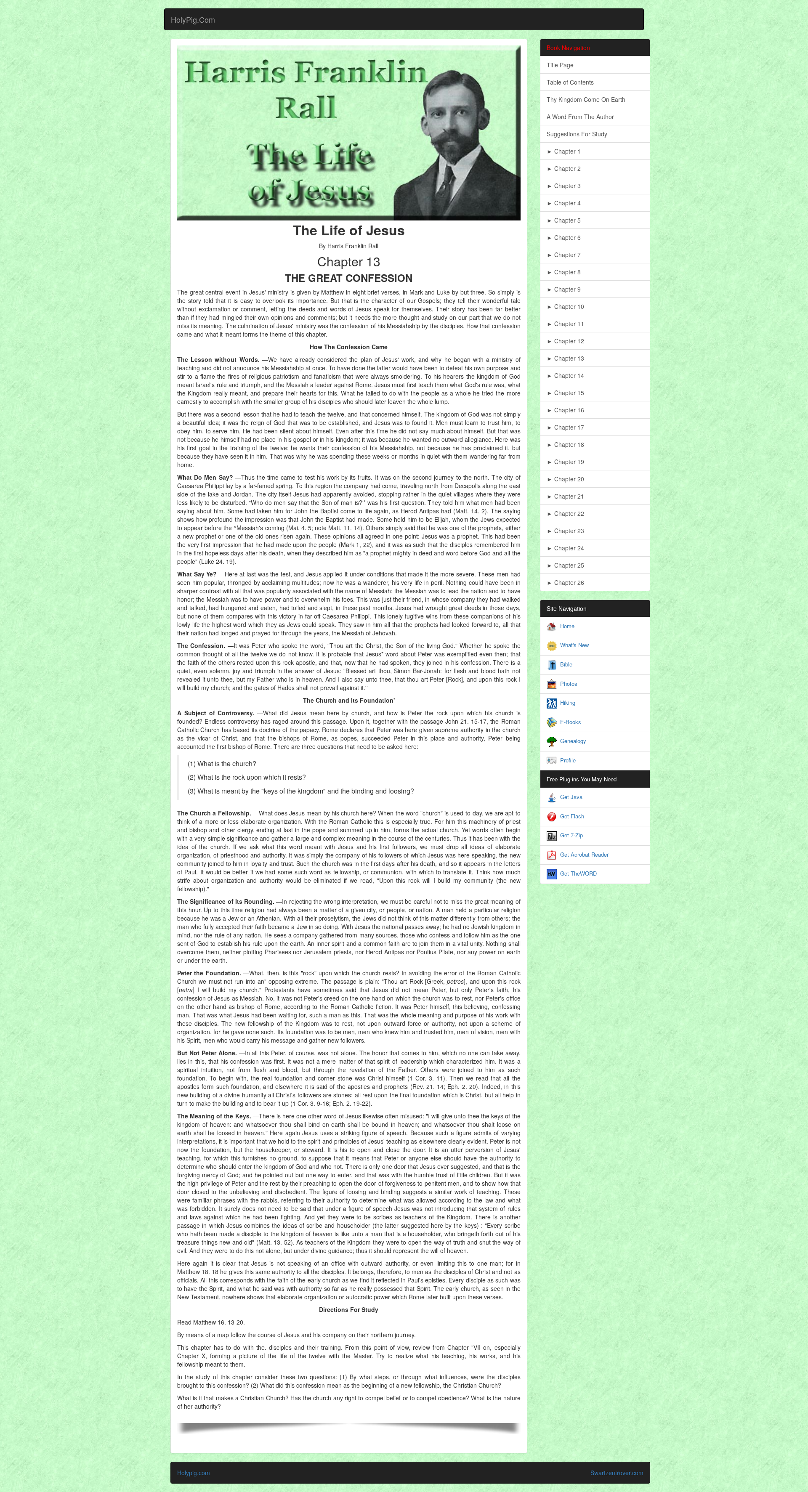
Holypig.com (193, 1472)
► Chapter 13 (565, 358)
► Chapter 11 (565, 323)
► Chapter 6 (564, 237)
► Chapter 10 (565, 306)
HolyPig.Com (193, 19)
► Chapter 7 (564, 254)
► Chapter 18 (565, 444)
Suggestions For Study (577, 134)
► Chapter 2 (564, 168)
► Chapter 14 (565, 375)
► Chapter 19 (565, 461)
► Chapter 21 (565, 496)
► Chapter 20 (565, 479)
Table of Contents (570, 82)
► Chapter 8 (564, 272)
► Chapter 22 (565, 513)
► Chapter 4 (564, 203)
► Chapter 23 (565, 530)
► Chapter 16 (565, 410)
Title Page (560, 65)
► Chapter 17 (565, 427)
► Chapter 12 (565, 341)
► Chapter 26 (565, 582)
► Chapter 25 (565, 565)
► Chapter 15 (565, 392)
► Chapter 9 (564, 289)
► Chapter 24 (565, 548)
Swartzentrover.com (616, 1472)
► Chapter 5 (564, 220)
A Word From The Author (580, 116)
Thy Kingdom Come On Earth (586, 99)
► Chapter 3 (564, 185)
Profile (568, 760)
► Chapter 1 (564, 151)
